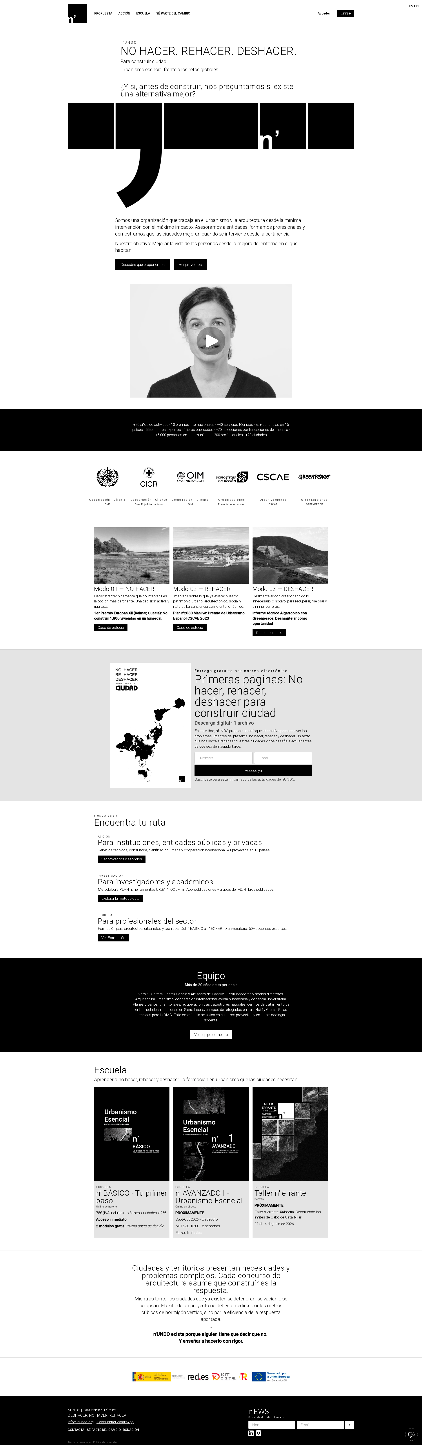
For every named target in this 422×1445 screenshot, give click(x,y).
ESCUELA (143, 13)
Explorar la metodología (120, 898)
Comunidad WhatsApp (115, 1422)
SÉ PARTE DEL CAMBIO (173, 13)
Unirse (346, 13)
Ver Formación (113, 938)
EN (416, 6)
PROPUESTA (103, 13)
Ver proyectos (190, 264)
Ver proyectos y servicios (121, 859)
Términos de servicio (79, 1442)
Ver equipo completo (211, 1034)
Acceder (324, 13)
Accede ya (253, 770)
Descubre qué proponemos (142, 264)
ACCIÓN (124, 13)
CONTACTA (76, 1430)
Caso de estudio (111, 627)
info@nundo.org (81, 1422)
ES (411, 6)
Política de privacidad (105, 1442)
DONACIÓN (131, 1430)
